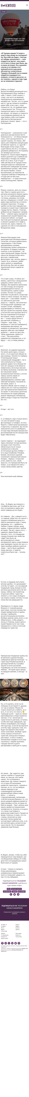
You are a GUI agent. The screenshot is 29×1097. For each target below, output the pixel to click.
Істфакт (3, 908)
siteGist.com (25, 930)
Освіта (17, 906)
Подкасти (4, 918)
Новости (18, 917)
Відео (2, 911)
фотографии (21, 873)
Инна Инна (9, 44)
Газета (18, 909)
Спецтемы (19, 918)
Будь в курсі (4, 920)
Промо (17, 911)
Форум (3, 915)
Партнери (18, 915)
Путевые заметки (16, 870)
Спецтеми (4, 913)
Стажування (4, 917)
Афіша (17, 908)
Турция (14, 873)
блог (8, 870)
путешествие (7, 873)
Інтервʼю (4, 906)
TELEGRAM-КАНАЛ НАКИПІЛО (17, 888)
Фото (2, 909)
